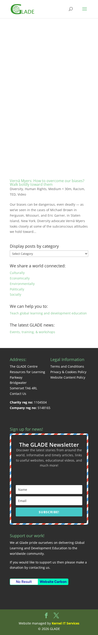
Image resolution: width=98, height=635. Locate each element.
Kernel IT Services (65, 623)
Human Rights (35, 189)
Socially (15, 294)
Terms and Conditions (67, 366)
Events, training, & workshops (32, 332)
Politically (17, 289)
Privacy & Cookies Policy (68, 372)
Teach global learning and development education (48, 313)
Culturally (17, 273)
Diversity (16, 189)
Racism (78, 189)
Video (22, 194)
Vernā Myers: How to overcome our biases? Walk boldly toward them (47, 182)
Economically (20, 278)
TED (13, 194)
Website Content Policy (67, 377)
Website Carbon (53, 581)
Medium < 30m (59, 189)
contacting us (39, 567)
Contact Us (18, 393)
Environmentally (22, 284)
